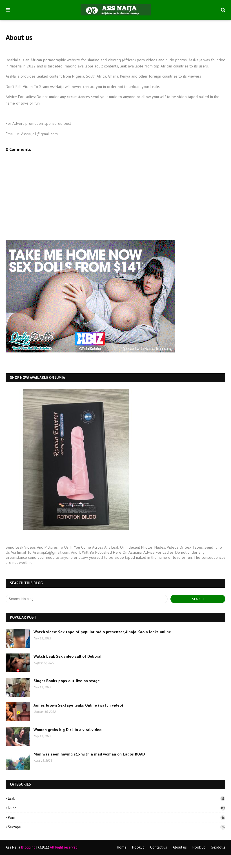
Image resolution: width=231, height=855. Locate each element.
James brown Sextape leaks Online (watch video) (78, 705)
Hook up (199, 847)
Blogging (28, 847)
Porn (116, 817)
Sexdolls (218, 847)
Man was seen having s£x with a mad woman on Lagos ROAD (89, 754)
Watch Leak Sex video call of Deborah (68, 656)
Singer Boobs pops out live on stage (67, 680)
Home (121, 847)
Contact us (158, 847)
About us (180, 847)
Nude (116, 808)
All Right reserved (63, 847)
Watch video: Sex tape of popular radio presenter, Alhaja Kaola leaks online (102, 631)
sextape (116, 827)
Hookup (138, 847)
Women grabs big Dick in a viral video (67, 729)
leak (116, 798)
